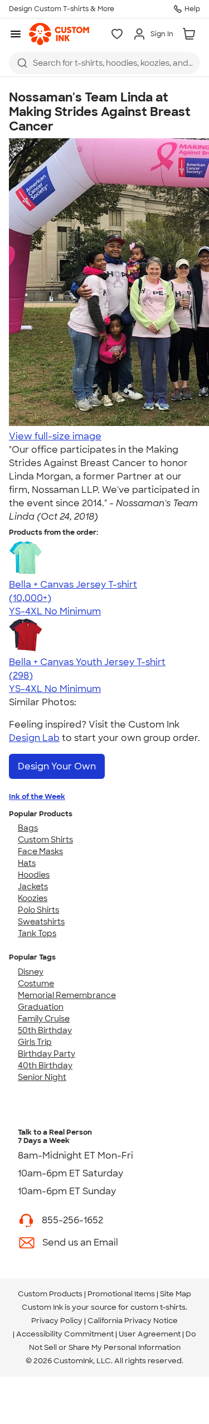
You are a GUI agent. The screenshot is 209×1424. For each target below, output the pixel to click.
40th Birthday (45, 1065)
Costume (36, 984)
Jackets (33, 886)
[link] (59, 34)
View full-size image (55, 436)
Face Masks (40, 851)
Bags (28, 828)
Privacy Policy (56, 1320)
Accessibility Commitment (65, 1334)
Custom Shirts (45, 840)
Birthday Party (46, 1054)
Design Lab (34, 738)
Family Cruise (44, 1019)
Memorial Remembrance (67, 995)
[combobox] (104, 63)
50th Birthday (45, 1030)
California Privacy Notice (133, 1320)
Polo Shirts (38, 910)
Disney (30, 972)
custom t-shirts (158, 1307)
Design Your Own (57, 766)
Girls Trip (35, 1042)
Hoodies (34, 875)
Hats (27, 863)
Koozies (32, 898)
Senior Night (42, 1077)
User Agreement (150, 1334)
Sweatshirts (41, 922)
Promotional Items (121, 1294)
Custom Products (50, 1294)
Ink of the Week (37, 796)
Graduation (41, 1007)
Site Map (175, 1294)
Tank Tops (37, 933)
